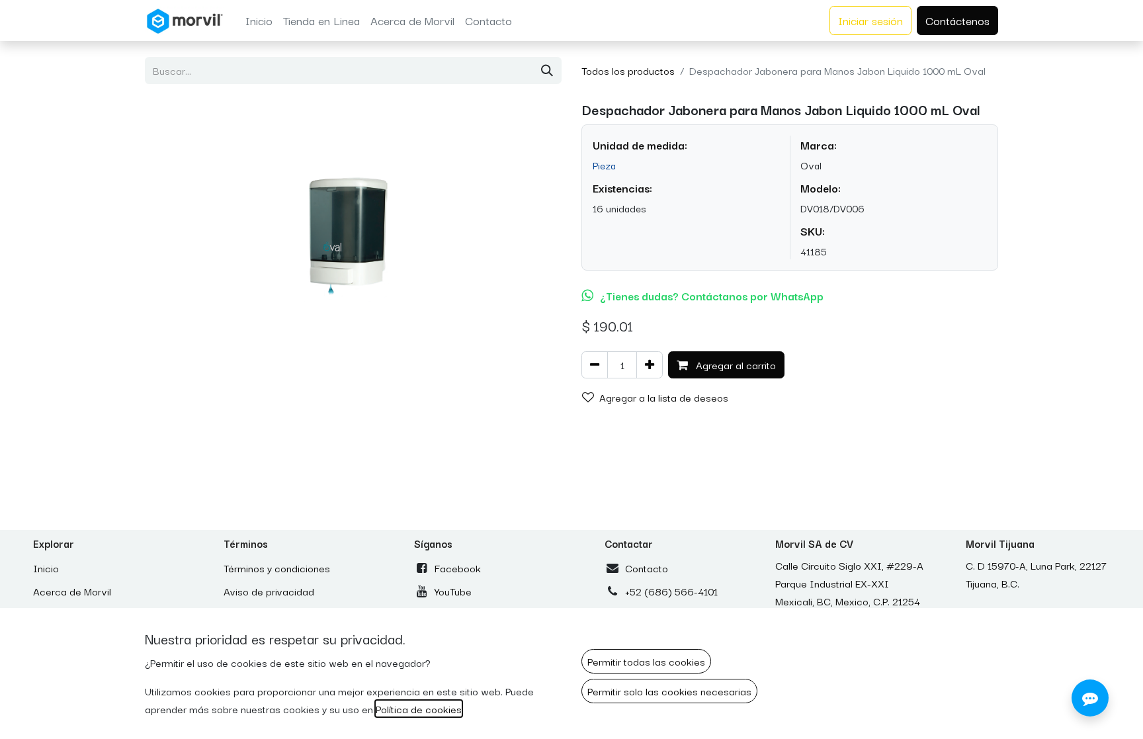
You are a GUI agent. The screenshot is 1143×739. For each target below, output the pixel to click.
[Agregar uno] (649, 364)
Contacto (646, 568)
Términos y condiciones (277, 568)
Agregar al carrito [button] (734, 364)
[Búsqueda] (547, 70)
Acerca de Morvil (72, 591)
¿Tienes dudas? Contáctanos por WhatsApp (712, 295)
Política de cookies (419, 709)
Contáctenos (957, 20)
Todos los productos (628, 70)
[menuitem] (259, 20)
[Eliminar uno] (594, 364)
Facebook (458, 568)
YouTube (453, 591)
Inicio (46, 568)
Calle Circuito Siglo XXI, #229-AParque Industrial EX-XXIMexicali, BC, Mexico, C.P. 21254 (849, 583)
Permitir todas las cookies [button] (646, 661)
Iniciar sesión (870, 20)
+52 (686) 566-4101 (671, 591)
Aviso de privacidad (269, 591)
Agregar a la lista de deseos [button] (663, 397)
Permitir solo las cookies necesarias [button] (669, 691)
